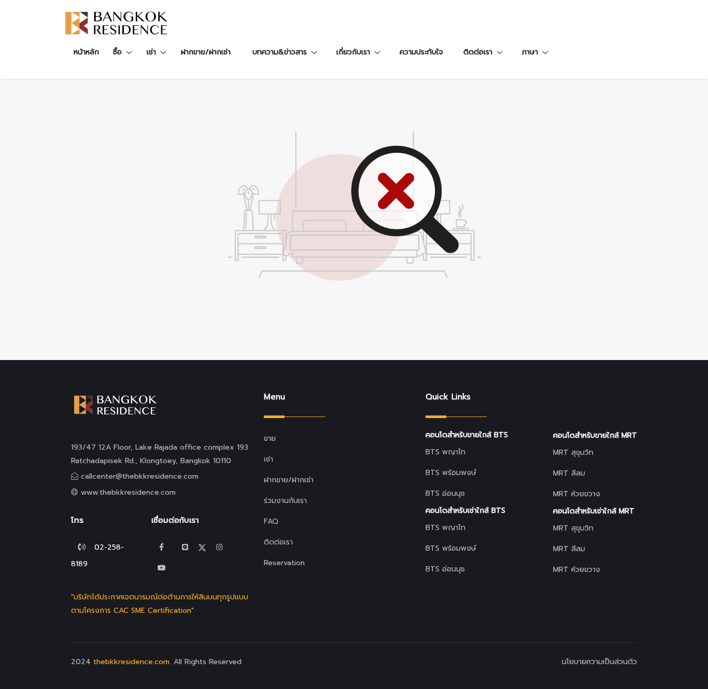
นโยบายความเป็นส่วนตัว (599, 661)
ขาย (270, 438)
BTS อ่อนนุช (445, 493)
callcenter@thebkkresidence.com (140, 476)
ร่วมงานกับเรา (285, 500)
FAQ (271, 521)
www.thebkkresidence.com (128, 492)
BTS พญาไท (445, 452)
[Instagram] (219, 547)
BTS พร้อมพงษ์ (451, 472)
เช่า (151, 52)
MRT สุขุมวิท (573, 452)
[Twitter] (185, 547)
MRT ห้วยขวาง (576, 494)
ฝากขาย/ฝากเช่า (206, 52)
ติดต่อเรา (278, 542)
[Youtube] (161, 568)
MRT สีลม (569, 473)
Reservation (284, 562)
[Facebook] (161, 547)
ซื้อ (117, 52)
